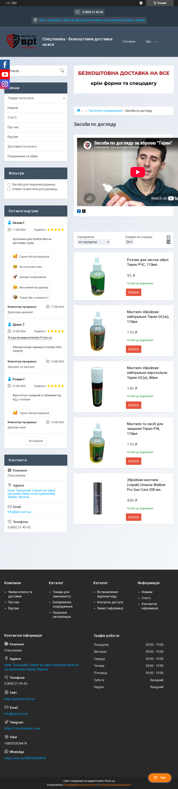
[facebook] (79, 212)
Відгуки (13, 136)
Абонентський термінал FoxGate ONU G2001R (37, 349)
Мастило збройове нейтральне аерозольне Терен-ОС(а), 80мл (147, 373)
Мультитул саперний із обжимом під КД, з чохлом (37, 397)
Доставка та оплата (22, 146)
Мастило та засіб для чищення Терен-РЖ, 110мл (145, 429)
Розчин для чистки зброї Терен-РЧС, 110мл (147, 262)
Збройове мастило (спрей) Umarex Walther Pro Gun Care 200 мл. (146, 485)
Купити (134, 292)
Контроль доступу (110, 602)
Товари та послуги (21, 98)
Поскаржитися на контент (80, 784)
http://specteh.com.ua (19, 699)
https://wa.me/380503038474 (25, 758)
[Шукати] (62, 71)
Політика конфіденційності (114, 784)
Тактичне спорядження (105, 110)
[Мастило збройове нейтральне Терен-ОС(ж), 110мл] (97, 330)
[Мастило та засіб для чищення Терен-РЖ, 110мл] (97, 442)
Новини (13, 108)
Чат (163, 777)
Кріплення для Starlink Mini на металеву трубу (32, 241)
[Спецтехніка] (21, 41)
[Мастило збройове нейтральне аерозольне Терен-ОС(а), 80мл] (97, 386)
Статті (12, 117)
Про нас (13, 127)
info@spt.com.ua (19, 512)
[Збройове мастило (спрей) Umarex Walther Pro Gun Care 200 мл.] (97, 498)
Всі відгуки (36, 440)
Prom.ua (110, 780)
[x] (84, 212)
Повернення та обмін (23, 156)
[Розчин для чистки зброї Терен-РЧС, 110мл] (97, 276)
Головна (129, 41)
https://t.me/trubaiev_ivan (22, 728)
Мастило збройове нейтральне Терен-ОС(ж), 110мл (148, 317)
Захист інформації (110, 608)
